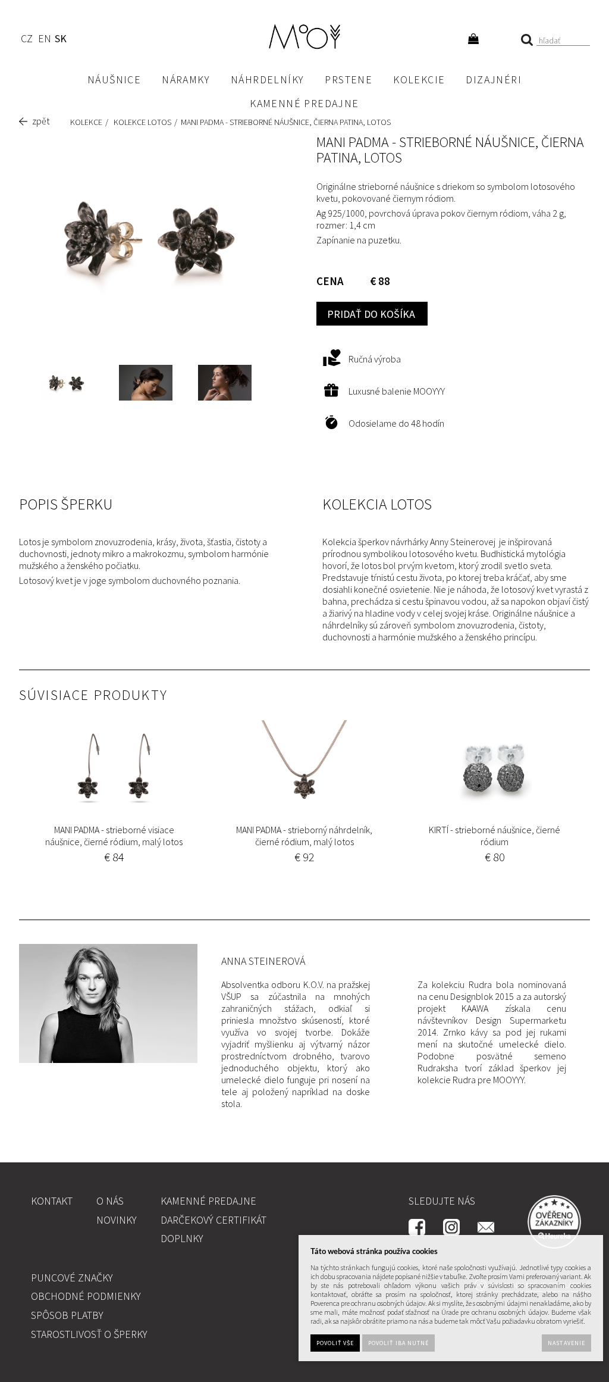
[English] (44, 40)
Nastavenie (566, 1343)
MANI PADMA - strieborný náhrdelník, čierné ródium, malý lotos (304, 836)
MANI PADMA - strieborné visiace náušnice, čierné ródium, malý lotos (114, 836)
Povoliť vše (335, 1343)
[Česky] (26, 40)
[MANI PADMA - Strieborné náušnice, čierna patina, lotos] (149, 238)
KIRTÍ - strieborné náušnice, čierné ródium (494, 836)
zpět (40, 121)
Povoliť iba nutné (398, 1343)
